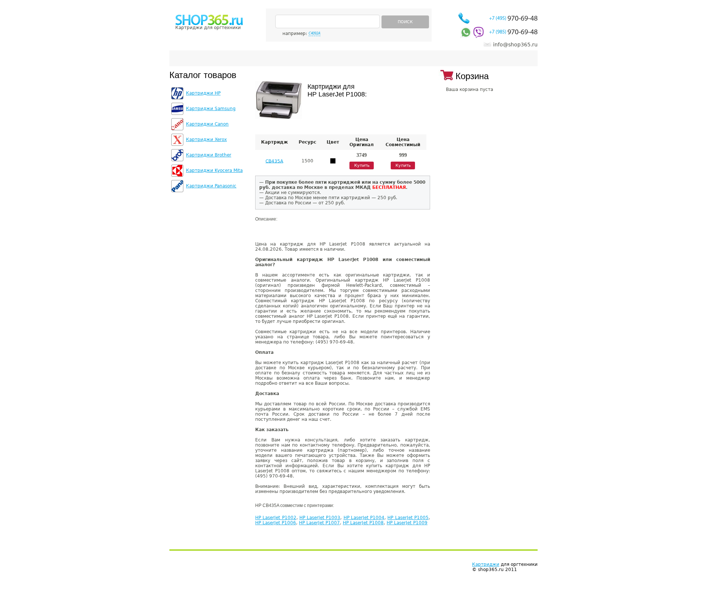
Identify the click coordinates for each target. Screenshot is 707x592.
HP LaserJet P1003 (320, 517)
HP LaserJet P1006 (275, 522)
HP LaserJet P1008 (363, 522)
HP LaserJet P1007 (319, 522)
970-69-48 (513, 18)
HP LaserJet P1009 (407, 522)
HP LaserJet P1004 (364, 517)
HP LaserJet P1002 (275, 517)
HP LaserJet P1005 (408, 517)
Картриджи (485, 564)
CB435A (274, 160)
